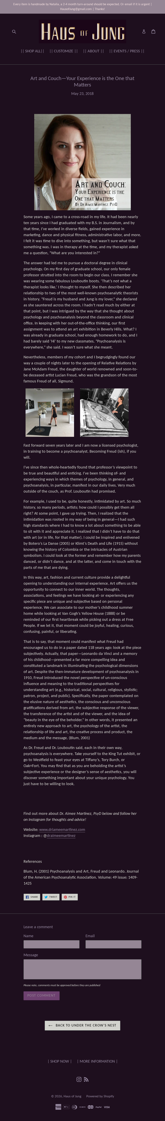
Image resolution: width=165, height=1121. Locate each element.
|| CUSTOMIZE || (63, 51)
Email (90, 936)
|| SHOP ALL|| (32, 51)
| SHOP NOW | (59, 1062)
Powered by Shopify (100, 1096)
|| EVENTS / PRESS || (126, 51)
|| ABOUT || (93, 51)
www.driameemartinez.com (62, 830)
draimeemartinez (61, 836)
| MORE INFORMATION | (97, 1062)
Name (28, 936)
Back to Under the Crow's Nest (85, 1025)
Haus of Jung (72, 1096)
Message (31, 955)
